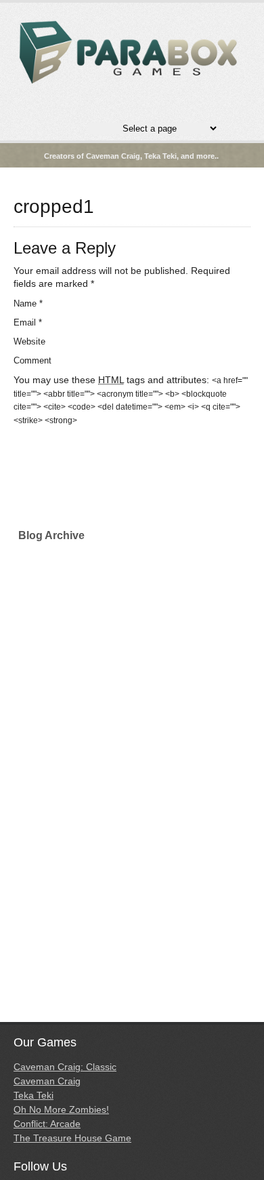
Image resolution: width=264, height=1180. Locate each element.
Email (28, 322)
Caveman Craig (47, 1081)
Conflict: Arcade (47, 1123)
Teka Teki (33, 1095)
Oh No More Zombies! (61, 1109)
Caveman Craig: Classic (65, 1066)
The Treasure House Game (72, 1138)
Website (29, 341)
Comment (32, 360)
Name (28, 303)
